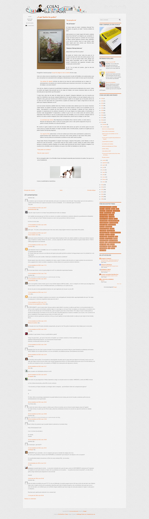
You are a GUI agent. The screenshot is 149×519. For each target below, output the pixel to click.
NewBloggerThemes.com (82, 514)
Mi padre (115, 218)
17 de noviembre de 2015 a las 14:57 (37, 207)
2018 (102, 115)
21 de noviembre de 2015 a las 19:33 (37, 448)
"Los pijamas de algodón (46, 81)
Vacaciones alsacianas (104, 240)
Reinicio (102, 280)
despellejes (111, 218)
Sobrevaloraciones (108, 238)
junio (103, 170)
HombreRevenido (32, 209)
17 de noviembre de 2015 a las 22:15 (37, 302)
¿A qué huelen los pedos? (46, 17)
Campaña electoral (111, 224)
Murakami (112, 244)
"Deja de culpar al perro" (43, 153)
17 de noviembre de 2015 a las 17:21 (37, 265)
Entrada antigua (91, 190)
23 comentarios (30, 25)
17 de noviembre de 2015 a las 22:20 (37, 321)
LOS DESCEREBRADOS (110, 72)
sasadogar (30, 449)
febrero (104, 179)
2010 (102, 194)
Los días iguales (103, 230)
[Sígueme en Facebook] (111, 8)
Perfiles (117, 209)
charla (109, 246)
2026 (102, 98)
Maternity (113, 209)
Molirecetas (102, 238)
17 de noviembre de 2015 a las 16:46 (37, 224)
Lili (28, 465)
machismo (102, 242)
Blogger (115, 287)
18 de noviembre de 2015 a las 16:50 (37, 374)
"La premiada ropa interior (46, 120)
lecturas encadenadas (113, 240)
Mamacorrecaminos (33, 323)
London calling (105, 148)
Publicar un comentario (30, 498)
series (109, 248)
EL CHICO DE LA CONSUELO (107, 279)
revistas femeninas (103, 248)
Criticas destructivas (103, 214)
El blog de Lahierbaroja (106, 264)
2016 (102, 120)
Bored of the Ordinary (105, 270)
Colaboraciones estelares (104, 232)
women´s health (103, 250)
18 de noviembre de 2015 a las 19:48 (37, 414)
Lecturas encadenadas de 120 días (109, 146)
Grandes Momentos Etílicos (113, 220)
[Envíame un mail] (115, 8)
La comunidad (111, 216)
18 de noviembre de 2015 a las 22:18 (37, 419)
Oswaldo (30, 246)
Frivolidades (30, 23)
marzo (103, 177)
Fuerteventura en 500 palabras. (114, 242)
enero (103, 182)
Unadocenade (111, 214)
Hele (29, 368)
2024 (102, 101)
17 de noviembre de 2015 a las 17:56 (37, 273)
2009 (102, 196)
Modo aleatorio (109, 210)
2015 (102, 122)
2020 (102, 110)
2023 (102, 103)
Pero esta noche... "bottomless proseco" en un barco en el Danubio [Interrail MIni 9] (110, 260)
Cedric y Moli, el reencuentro (108, 131)
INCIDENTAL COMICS (106, 269)
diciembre (104, 124)
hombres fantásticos (103, 220)
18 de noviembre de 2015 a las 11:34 (37, 354)
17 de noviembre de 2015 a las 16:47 (37, 233)
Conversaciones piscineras (115, 232)
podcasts (101, 212)
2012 (102, 189)
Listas (116, 236)
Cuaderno (112, 234)
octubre (104, 160)
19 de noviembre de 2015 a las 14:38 (37, 439)
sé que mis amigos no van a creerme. (61, 72)
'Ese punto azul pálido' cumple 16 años (109, 275)
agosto (104, 165)
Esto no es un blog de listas (108, 129)
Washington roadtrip (104, 218)
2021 (102, 108)
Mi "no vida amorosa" (113, 222)
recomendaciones (116, 210)
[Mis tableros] (124, 8)
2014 (102, 184)
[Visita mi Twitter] (106, 8)
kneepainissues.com (91, 514)
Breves (106, 242)
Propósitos (107, 234)
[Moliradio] (120, 8)
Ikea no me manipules (110, 82)
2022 (102, 105)
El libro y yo (102, 209)
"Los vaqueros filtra (45, 134)
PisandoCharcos (109, 226)
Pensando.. (114, 207)
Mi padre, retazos (105, 157)
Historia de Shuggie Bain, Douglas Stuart (109, 266)
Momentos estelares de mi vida (105, 207)
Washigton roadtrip (103, 246)
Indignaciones (102, 210)
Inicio (61, 190)
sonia (29, 294)
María (29, 356)
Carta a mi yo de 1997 (110, 62)
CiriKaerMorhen (32, 280)
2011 (102, 192)
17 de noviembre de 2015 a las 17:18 (37, 244)
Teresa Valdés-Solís (33, 234)
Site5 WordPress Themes (63, 514)
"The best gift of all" (71, 20)
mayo (103, 172)
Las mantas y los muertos (107, 144)
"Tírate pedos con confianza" (44, 149)
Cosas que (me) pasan (74, 511)
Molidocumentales (107, 212)
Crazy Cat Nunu (32, 226)
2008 (102, 199)
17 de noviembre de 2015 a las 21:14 (37, 292)
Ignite (108, 244)
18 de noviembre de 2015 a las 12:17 (37, 366)
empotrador (114, 246)
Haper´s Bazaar (103, 244)
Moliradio (115, 238)
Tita (29, 331)
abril (103, 174)
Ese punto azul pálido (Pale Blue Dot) (109, 274)
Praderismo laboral (110, 230)
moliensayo (112, 228)
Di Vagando (31, 376)
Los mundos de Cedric (104, 222)
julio (103, 167)
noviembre (104, 127)
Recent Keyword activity (104, 228)
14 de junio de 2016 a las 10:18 (36, 478)
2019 (102, 113)
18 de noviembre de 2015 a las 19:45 (37, 402)
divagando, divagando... (106, 258)
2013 (102, 187)
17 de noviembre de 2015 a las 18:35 (37, 278)
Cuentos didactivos (103, 236)
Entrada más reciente (29, 190)
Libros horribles (111, 236)
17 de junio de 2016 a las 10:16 (36, 495)
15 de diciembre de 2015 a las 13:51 (37, 463)
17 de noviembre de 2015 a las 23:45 (37, 329)
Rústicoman (102, 234)
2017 (102, 117)
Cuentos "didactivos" (104, 216)
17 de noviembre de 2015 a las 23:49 (37, 344)
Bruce (113, 212)
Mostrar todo (119, 283)
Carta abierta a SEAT (106, 151)
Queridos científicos (103, 224)
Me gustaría (102, 226)
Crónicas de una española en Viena (37, 304)
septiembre (104, 162)
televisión (113, 248)
